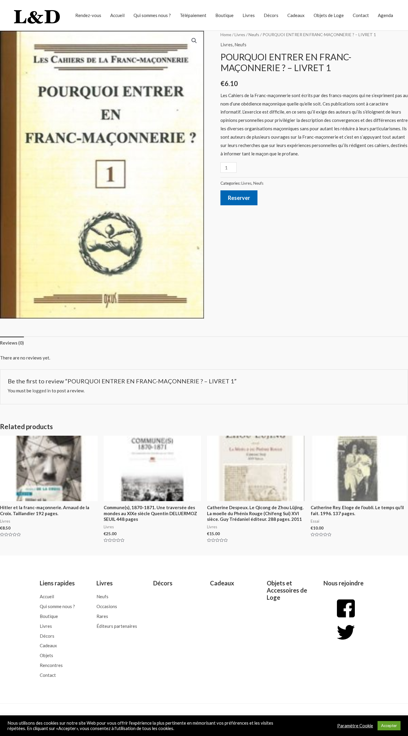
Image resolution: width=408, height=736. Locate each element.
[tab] (12, 342)
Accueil (117, 15)
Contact (361, 15)
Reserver (239, 198)
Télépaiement (193, 15)
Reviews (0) (12, 342)
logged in (41, 390)
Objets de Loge (329, 15)
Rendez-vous (88, 15)
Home (225, 34)
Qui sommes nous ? (152, 15)
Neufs (254, 34)
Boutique (224, 15)
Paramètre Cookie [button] (355, 725)
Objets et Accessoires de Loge (287, 590)
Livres (249, 15)
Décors (271, 15)
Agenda (385, 15)
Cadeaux (296, 15)
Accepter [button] (389, 725)
